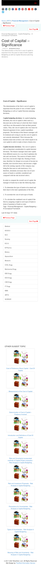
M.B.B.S (7, 230)
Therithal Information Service (25, 563)
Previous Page (9, 26)
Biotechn (8, 261)
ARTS (9, 21)
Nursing (7, 239)
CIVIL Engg (8, 265)
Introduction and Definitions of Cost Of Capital (20, 436)
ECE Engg (8, 278)
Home (4, 21)
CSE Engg (8, 282)
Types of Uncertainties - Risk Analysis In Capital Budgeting (20, 530)
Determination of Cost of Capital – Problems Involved (20, 413)
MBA (6, 291)
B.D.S (7, 243)
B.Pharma (8, 248)
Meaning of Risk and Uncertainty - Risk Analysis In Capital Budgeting (20, 553)
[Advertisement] (20, 79)
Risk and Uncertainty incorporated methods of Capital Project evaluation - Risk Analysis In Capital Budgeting (20, 460)
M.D (6, 235)
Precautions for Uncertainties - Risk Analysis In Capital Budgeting (20, 507)
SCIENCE (8, 299)
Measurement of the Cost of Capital (20, 391)
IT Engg (7, 286)
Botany (7, 252)
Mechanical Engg (10, 269)
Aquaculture (9, 256)
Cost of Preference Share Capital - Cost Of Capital (20, 369)
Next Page (33, 29)
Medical (7, 226)
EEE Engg (8, 273)
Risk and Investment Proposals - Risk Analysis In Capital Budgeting (20, 484)
